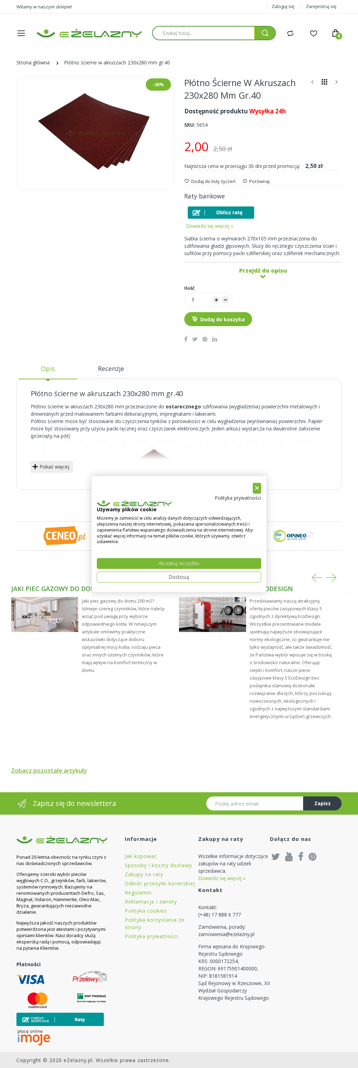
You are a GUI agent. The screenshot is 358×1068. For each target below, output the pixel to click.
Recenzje (111, 368)
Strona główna (33, 62)
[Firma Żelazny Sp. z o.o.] (61, 839)
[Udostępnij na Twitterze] (195, 339)
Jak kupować (141, 856)
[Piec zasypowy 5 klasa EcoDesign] (212, 614)
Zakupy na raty (144, 874)
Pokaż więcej (54, 466)
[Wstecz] (312, 83)
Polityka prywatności (151, 936)
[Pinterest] (312, 856)
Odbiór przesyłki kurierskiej (160, 883)
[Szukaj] (264, 33)
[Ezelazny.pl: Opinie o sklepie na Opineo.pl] (294, 535)
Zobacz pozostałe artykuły (49, 770)
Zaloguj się (283, 6)
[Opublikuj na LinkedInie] (214, 339)
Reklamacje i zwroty (151, 901)
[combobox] (203, 33)
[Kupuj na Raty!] (221, 212)
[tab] (47, 371)
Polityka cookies (146, 910)
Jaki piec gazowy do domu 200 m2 (68, 588)
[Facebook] (300, 856)
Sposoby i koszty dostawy (158, 865)
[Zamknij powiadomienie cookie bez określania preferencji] (257, 488)
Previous (317, 578)
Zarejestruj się (321, 6)
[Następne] (336, 83)
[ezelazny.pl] (89, 33)
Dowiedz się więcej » (209, 226)
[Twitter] (276, 856)
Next (331, 578)
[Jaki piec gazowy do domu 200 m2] (44, 614)
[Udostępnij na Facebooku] (185, 339)
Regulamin (138, 892)
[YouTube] (289, 856)
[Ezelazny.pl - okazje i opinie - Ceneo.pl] (64, 535)
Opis (48, 368)
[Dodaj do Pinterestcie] (204, 339)
